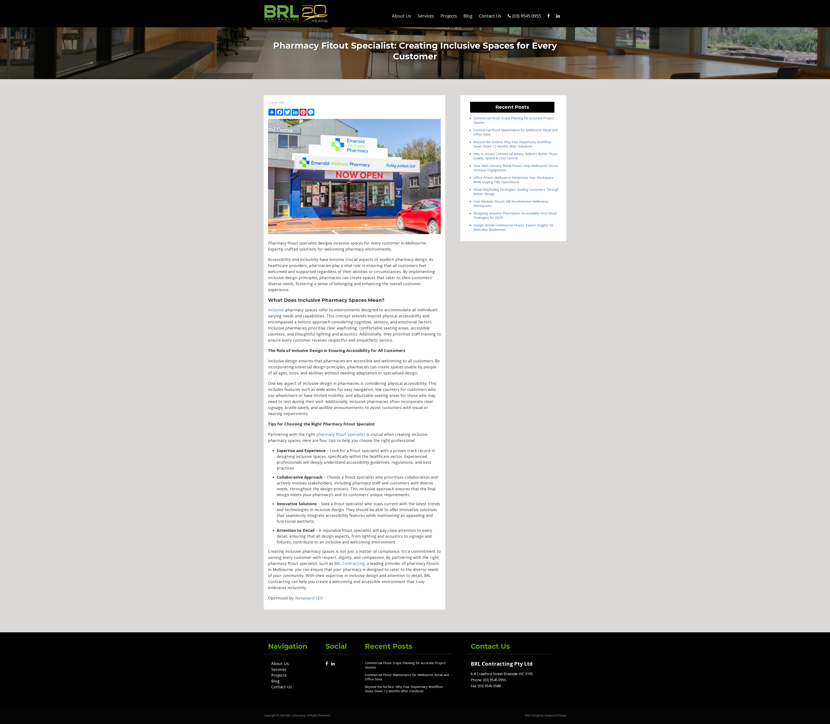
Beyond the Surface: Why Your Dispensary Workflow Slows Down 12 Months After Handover (512, 144)
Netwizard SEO (309, 598)
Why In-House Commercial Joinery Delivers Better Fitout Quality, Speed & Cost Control (515, 156)
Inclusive (276, 309)
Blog (467, 16)
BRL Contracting (349, 563)
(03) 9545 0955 (526, 16)
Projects (449, 16)
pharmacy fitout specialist (340, 434)
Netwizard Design (555, 715)
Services (426, 16)
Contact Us (490, 16)
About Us (401, 16)
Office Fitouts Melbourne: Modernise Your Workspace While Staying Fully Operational (513, 179)
